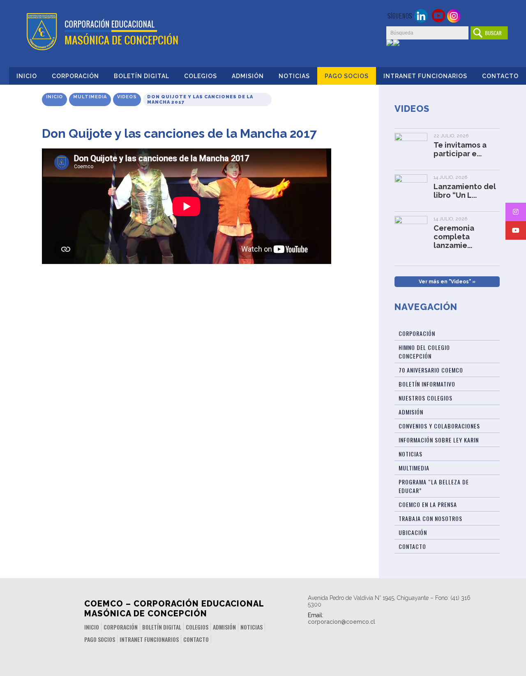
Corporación (75, 76)
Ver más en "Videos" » (447, 282)
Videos (127, 97)
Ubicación (413, 532)
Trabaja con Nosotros (430, 518)
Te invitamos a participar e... (460, 149)
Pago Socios (347, 76)
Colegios (200, 76)
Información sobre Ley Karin (439, 439)
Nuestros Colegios (425, 398)
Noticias (294, 76)
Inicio (26, 76)
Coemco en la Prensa (428, 504)
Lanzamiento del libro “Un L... (465, 190)
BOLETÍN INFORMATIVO (427, 384)
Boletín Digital (141, 76)
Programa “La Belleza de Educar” (434, 486)
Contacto (500, 76)
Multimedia (90, 97)
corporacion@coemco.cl (341, 621)
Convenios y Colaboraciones (439, 425)
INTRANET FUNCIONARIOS (425, 76)
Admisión (248, 76)
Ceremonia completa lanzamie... (454, 237)
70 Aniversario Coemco (431, 370)
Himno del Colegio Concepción (424, 351)
